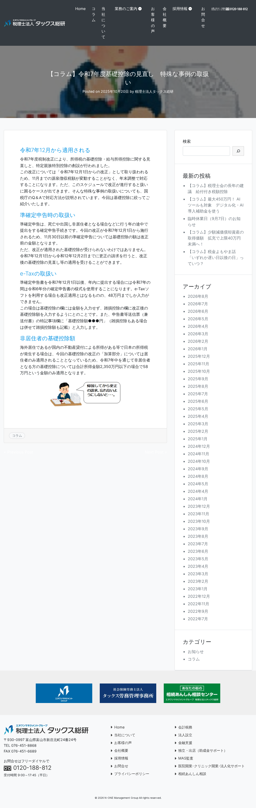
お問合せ (203, 17)
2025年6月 (198, 401)
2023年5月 (198, 558)
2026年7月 (198, 303)
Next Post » (156, 452)
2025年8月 (198, 386)
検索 (187, 141)
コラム (94, 14)
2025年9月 (198, 378)
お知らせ (196, 651)
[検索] (238, 151)
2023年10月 (199, 521)
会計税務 (185, 727)
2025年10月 (199, 371)
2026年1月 (198, 348)
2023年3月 (198, 573)
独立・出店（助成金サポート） (202, 750)
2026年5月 (198, 318)
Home (80, 8)
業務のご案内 (126, 8)
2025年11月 (198, 363)
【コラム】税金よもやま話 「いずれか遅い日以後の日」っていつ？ (216, 257)
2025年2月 (198, 431)
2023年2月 (198, 581)
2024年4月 (198, 491)
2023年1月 (198, 588)
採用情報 (180, 8)
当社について (103, 22)
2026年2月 (198, 341)
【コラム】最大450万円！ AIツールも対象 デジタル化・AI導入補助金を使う (216, 205)
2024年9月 (198, 468)
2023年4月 (198, 566)
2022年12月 (199, 596)
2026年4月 (198, 326)
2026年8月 (198, 296)
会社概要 (164, 17)
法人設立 (185, 735)
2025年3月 (198, 423)
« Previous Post (18, 452)
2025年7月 (198, 393)
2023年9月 (198, 528)
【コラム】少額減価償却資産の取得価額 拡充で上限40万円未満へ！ (216, 238)
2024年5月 (198, 483)
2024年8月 (198, 476)
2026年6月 (198, 311)
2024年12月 (199, 446)
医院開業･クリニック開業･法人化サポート (211, 766)
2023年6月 (198, 551)
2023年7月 (198, 543)
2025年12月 (199, 356)
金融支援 (185, 742)
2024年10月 (199, 461)
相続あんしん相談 (192, 774)
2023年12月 (199, 506)
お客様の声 (153, 20)
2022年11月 (198, 603)
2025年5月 (198, 408)
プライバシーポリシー (131, 774)
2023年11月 (198, 513)
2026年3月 (198, 333)
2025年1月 (198, 438)
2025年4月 (198, 416)
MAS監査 (185, 758)
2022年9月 (198, 611)
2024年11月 (198, 453)
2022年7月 (198, 618)
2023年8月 (198, 536)
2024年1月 (198, 498)
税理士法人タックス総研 (154, 91)
